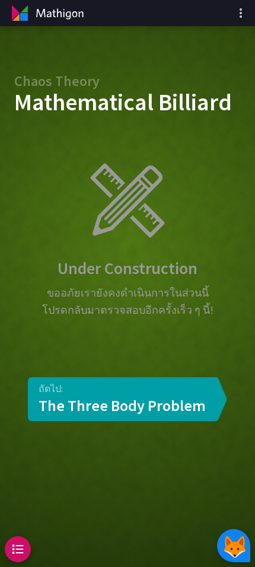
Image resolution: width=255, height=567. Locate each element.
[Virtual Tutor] (233, 545)
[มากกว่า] (241, 13)
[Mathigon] (46, 13)
